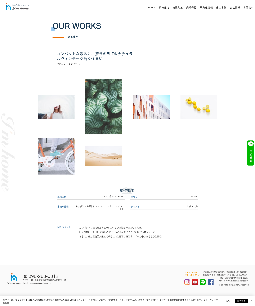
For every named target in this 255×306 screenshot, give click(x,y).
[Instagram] (187, 282)
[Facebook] (211, 282)
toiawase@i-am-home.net (41, 283)
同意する (241, 300)
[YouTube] (195, 282)
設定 (228, 300)
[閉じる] (251, 301)
